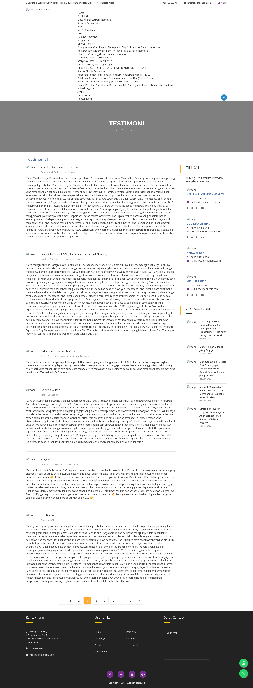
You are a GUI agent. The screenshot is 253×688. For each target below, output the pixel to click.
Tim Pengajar (101, 638)
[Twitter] (121, 674)
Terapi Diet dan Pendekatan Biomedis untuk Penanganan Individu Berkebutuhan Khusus (126, 85)
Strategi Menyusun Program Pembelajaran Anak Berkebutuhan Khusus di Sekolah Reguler (212, 415)
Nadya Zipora (195, 252)
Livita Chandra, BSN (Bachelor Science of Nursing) (75, 254)
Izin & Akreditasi (86, 30)
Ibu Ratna (47, 515)
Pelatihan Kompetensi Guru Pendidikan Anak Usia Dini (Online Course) (116, 78)
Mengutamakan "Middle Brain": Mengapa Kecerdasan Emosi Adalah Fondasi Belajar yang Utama (212, 368)
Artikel (80, 91)
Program (82, 40)
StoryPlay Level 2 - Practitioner (94, 61)
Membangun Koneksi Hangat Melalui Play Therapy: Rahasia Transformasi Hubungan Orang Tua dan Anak (212, 328)
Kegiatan (130, 638)
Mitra (80, 33)
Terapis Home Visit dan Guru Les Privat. (60, 464)
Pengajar (82, 26)
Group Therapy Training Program (95, 64)
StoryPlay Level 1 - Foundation (94, 57)
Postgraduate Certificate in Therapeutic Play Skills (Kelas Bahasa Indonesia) (119, 47)
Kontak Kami (84, 98)
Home (80, 12)
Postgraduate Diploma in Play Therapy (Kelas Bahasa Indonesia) (113, 50)
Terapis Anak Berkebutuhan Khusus (58, 172)
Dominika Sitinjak (198, 223)
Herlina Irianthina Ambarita (205, 194)
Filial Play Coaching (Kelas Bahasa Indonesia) (102, 54)
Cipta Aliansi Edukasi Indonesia (94, 19)
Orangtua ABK (47, 520)
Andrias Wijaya (50, 390)
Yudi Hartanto (197, 281)
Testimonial (84, 95)
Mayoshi (46, 459)
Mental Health (85, 43)
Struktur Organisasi (88, 23)
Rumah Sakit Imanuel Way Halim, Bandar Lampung (65, 356)
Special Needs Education (91, 71)
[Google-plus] (143, 674)
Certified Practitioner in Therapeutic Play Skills (63, 259)
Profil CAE (83, 16)
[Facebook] (110, 674)
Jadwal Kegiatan (86, 88)
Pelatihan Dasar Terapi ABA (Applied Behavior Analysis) (108, 81)
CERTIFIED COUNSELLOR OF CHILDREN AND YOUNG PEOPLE (112, 67)
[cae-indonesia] (38, 9)
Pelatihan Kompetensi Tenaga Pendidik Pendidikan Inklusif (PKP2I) (114, 74)
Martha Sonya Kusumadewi (59, 167)
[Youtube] (132, 674)
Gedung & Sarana (87, 36)
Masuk (223, 2)
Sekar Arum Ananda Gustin (59, 351)
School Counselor (49, 394)
